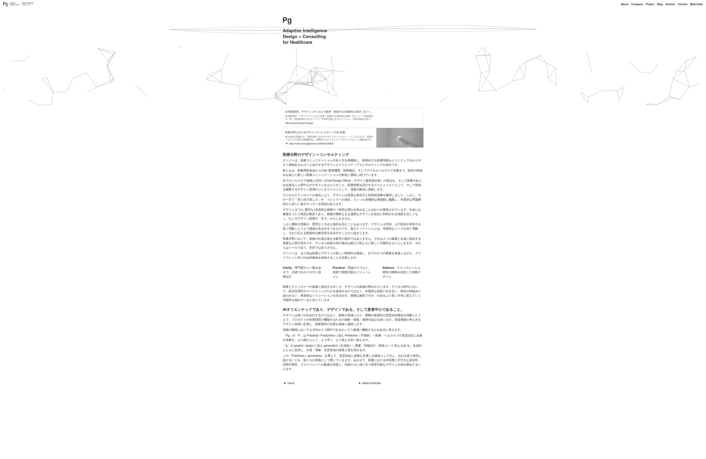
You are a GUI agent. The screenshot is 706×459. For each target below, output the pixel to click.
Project (650, 4)
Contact (683, 4)
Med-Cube (696, 4)
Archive (670, 4)
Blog (660, 4)
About (625, 4)
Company (637, 4)
